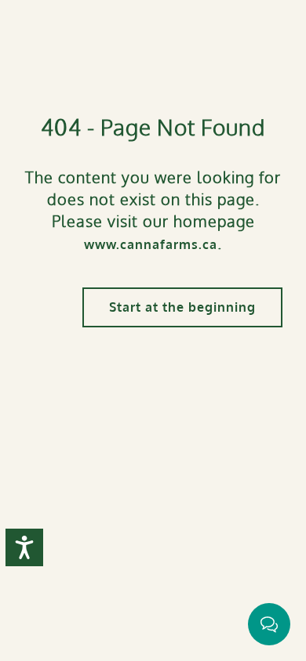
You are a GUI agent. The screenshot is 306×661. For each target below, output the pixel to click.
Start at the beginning (182, 307)
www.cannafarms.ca (150, 244)
